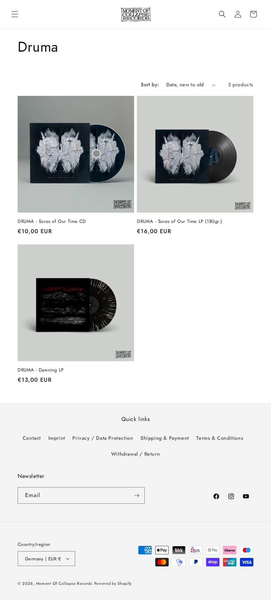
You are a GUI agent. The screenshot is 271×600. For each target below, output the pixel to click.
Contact (32, 438)
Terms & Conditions (219, 438)
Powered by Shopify (113, 583)
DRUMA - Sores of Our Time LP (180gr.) (179, 222)
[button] (15, 14)
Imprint (56, 438)
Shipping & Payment (164, 438)
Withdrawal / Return (135, 453)
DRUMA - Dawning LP (41, 370)
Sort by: (150, 84)
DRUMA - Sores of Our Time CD (52, 222)
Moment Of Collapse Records (64, 583)
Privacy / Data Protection (102, 438)
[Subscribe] (136, 495)
